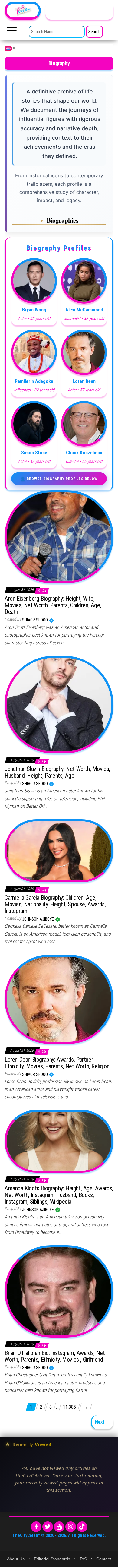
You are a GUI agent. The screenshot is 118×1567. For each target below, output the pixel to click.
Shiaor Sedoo (35, 620)
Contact (103, 1558)
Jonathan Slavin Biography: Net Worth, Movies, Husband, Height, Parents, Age (57, 772)
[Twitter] (47, 1526)
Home (8, 48)
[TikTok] (82, 1526)
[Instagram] (70, 1526)
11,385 (69, 1407)
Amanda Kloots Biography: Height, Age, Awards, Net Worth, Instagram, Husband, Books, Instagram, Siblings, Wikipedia (59, 1195)
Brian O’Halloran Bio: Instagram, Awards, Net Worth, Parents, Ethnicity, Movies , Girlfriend (55, 1356)
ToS (83, 1558)
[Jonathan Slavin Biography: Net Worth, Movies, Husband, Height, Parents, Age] (59, 704)
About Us (16, 1558)
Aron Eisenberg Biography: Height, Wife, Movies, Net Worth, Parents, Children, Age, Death (53, 605)
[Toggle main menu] (12, 32)
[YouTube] (59, 1526)
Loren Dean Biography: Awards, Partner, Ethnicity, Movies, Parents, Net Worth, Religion (57, 1063)
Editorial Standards (52, 1558)
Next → (102, 1422)
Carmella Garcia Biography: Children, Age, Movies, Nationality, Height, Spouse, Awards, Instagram (55, 904)
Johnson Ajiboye (38, 919)
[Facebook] (36, 1526)
